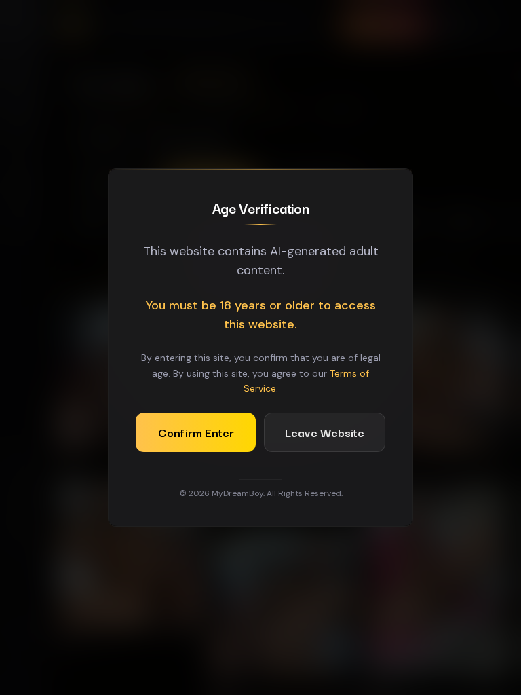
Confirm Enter (196, 432)
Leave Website (324, 432)
